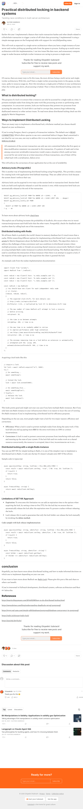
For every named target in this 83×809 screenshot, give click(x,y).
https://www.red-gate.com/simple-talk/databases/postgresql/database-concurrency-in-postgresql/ (40, 610)
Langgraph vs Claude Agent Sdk (16, 729)
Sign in (77, 3)
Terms (48, 794)
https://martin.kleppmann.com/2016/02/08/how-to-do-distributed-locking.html (33, 600)
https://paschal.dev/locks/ (12, 620)
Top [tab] (4, 710)
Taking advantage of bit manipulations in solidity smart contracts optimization (31, 718)
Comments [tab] (7, 671)
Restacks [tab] (16, 671)
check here (34, 215)
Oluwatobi (9, 691)
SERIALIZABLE (8, 141)
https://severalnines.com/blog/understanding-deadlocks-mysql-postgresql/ (31, 605)
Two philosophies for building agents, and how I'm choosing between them (30, 732)
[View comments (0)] (25, 723)
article (4, 114)
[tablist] (11, 671)
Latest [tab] (10, 710)
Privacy (42, 794)
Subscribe (68, 3)
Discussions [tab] (18, 710)
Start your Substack (35, 799)
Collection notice (58, 794)
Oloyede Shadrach (13, 22)
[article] (41, 719)
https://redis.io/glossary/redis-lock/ (15, 615)
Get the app (52, 799)
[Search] (79, 709)
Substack (31, 804)
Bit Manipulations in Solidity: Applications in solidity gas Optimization (33, 716)
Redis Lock (42, 579)
